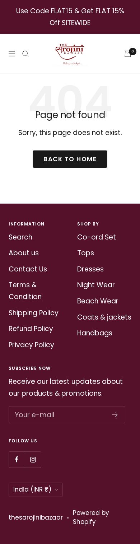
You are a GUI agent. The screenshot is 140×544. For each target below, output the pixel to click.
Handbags (94, 333)
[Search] (25, 54)
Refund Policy (31, 329)
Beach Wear (97, 301)
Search (20, 237)
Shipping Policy (34, 313)
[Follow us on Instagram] (33, 459)
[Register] (115, 414)
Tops (85, 253)
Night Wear (96, 285)
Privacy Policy (31, 345)
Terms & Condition (25, 291)
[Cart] (127, 54)
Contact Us (28, 269)
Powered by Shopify (91, 517)
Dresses (90, 269)
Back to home (70, 159)
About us (24, 253)
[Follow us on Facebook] (17, 459)
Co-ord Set (96, 237)
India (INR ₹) (32, 489)
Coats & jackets (104, 317)
